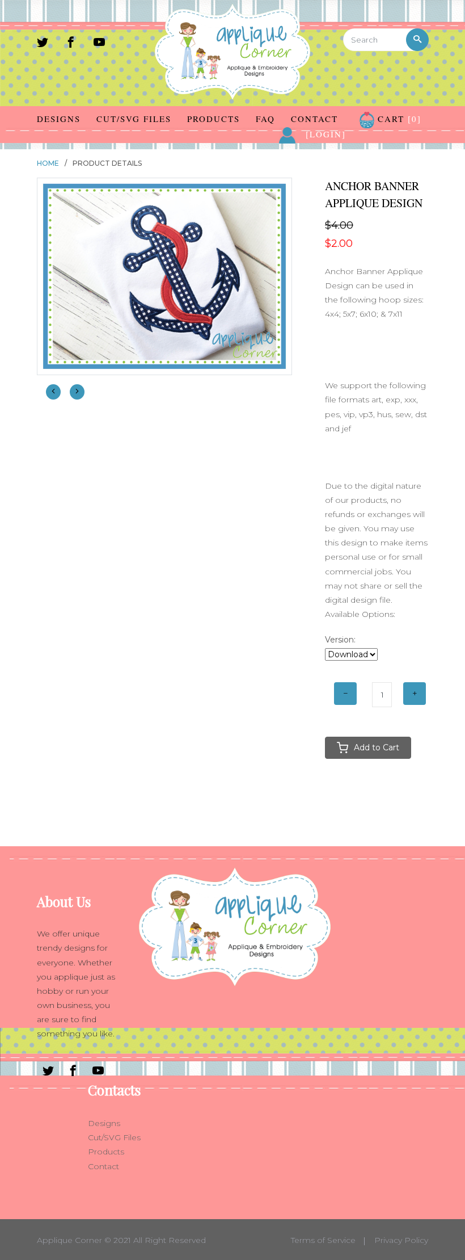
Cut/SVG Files (133, 118)
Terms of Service (323, 1240)
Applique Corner (69, 1240)
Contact (314, 118)
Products (213, 118)
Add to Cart (376, 747)
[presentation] (53, 392)
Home (48, 163)
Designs (59, 118)
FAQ (265, 118)
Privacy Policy (401, 1240)
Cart (397, 118)
